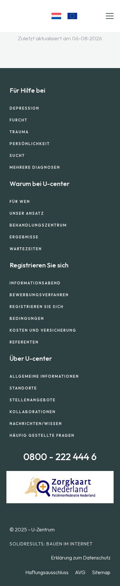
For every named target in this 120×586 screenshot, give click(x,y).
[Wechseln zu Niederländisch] (56, 16)
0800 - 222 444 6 (60, 456)
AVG (80, 572)
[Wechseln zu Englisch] (72, 16)
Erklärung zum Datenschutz (80, 557)
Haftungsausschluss (46, 572)
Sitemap (101, 572)
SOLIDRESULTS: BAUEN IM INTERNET (51, 544)
